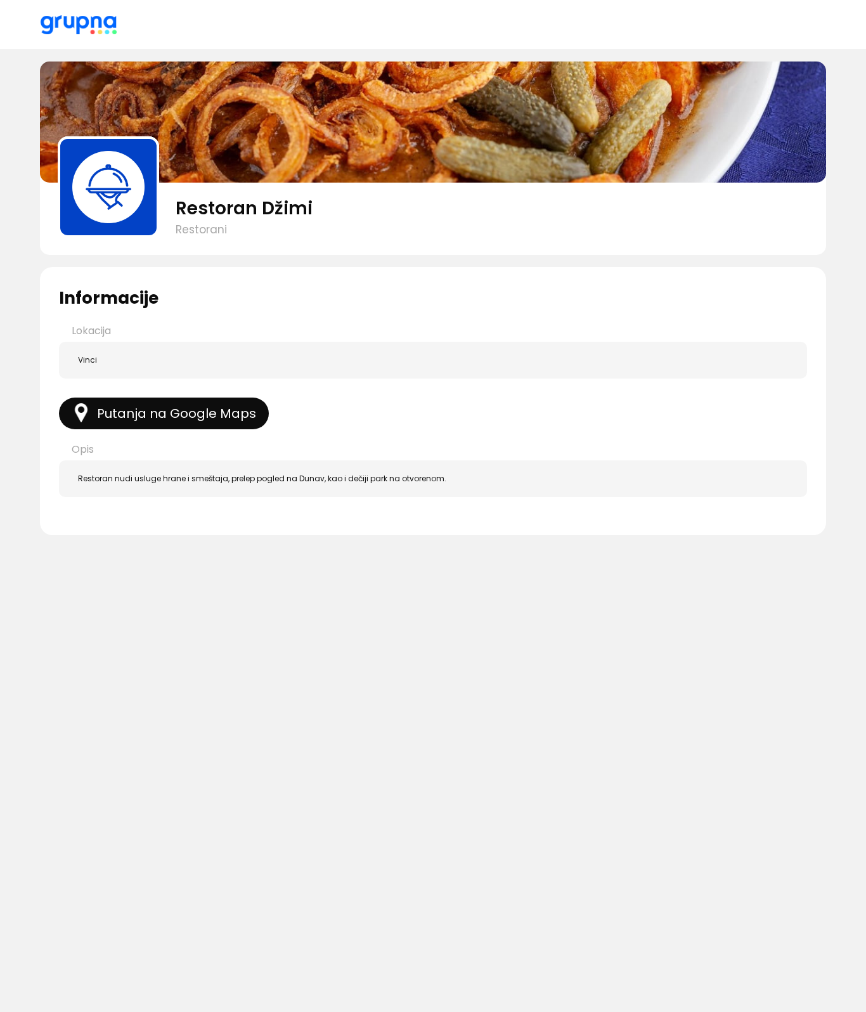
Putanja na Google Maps (176, 413)
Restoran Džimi (244, 208)
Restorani (201, 229)
